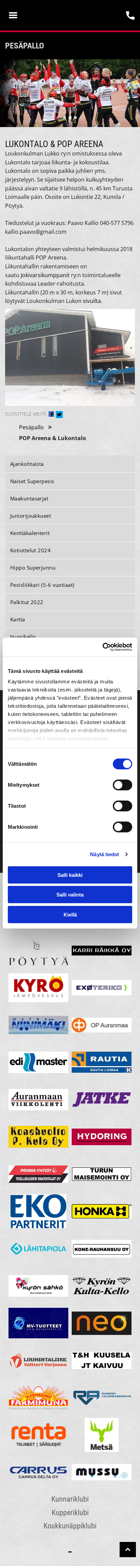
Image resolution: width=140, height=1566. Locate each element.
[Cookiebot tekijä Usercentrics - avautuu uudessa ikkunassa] (102, 647)
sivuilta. (92, 301)
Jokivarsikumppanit (45, 275)
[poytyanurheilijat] (38, 950)
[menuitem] (70, 464)
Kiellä (70, 914)
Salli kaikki (70, 875)
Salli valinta (70, 895)
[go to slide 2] (70, 117)
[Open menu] (13, 15)
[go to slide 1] (64, 117)
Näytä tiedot (104, 854)
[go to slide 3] (75, 117)
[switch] (122, 784)
